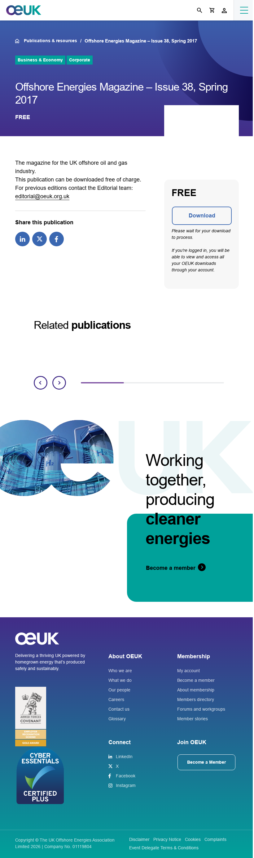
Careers (116, 699)
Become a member (196, 680)
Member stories (192, 718)
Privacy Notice (167, 839)
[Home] (19, 41)
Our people (119, 689)
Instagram (126, 785)
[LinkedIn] (22, 238)
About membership (195, 689)
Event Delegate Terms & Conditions (164, 847)
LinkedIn (124, 756)
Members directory (195, 699)
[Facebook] (56, 238)
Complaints (215, 839)
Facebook (125, 775)
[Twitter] (39, 238)
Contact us (118, 709)
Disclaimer (139, 839)
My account (188, 670)
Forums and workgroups (201, 709)
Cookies (193, 839)
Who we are (120, 670)
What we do (120, 680)
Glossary (117, 718)
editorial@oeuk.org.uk (42, 196)
